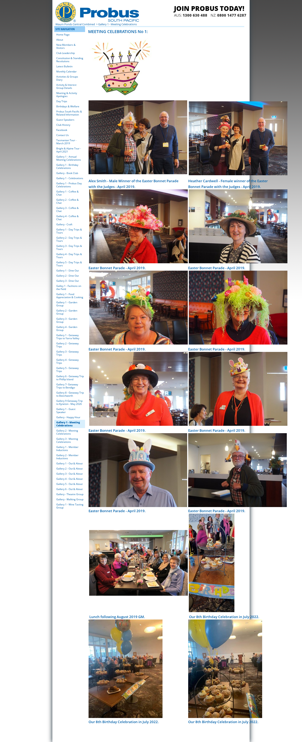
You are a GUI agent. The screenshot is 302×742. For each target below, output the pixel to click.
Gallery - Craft (64, 224)
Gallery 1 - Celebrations (69, 178)
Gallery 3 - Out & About (69, 473)
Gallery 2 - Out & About (69, 468)
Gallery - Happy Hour (68, 417)
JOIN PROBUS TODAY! (209, 8)
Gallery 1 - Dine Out (67, 270)
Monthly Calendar (66, 71)
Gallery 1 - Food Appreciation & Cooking (69, 296)
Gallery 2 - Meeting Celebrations (67, 432)
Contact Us (62, 135)
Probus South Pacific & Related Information (69, 113)
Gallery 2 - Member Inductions (67, 457)
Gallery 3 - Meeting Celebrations (67, 440)
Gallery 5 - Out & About (69, 484)
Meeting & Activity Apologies (66, 95)
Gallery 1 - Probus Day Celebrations (69, 185)
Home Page (63, 34)
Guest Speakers (65, 119)
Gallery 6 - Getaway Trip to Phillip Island (70, 378)
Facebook (61, 130)
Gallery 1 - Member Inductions (67, 448)
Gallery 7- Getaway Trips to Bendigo (67, 386)
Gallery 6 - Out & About (69, 489)
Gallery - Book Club (67, 173)
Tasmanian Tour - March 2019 (66, 142)
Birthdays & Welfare (67, 106)
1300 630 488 (195, 15)
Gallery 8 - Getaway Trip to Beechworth (70, 394)
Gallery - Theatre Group (69, 494)
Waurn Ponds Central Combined (75, 24)
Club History (63, 124)
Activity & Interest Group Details (66, 86)
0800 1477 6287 (231, 15)
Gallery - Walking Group (69, 499)
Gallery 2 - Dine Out (67, 275)
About (59, 39)
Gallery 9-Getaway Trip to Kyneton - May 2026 (69, 402)
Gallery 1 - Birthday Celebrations (67, 166)
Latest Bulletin (64, 66)
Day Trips (61, 101)
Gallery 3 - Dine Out (67, 280)
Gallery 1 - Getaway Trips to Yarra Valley (67, 337)
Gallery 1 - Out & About (69, 463)
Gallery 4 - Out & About (69, 478)
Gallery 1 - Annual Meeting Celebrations (68, 158)
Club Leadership (65, 53)
